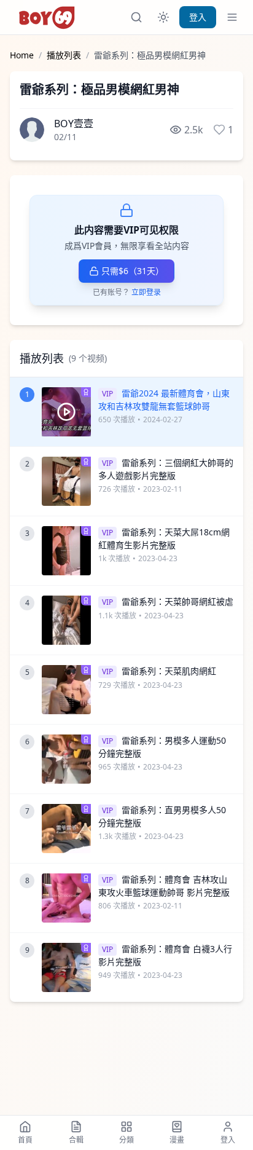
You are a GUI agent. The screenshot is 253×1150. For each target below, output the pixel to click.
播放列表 (64, 55)
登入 (197, 17)
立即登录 (146, 292)
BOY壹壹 (73, 123)
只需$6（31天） (132, 271)
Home (22, 55)
